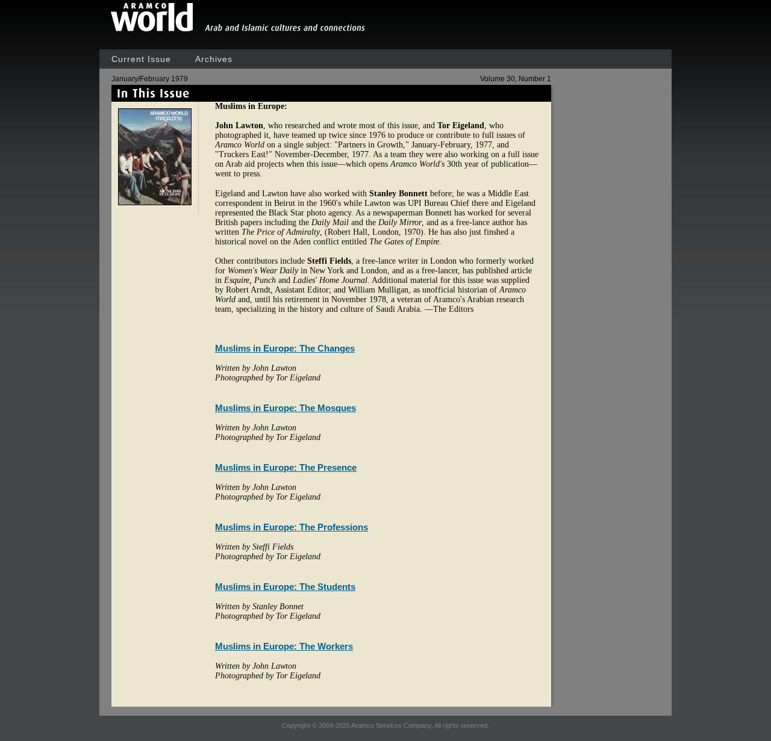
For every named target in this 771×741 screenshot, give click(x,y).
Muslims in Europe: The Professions (291, 527)
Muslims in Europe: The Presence (286, 467)
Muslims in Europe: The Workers (284, 646)
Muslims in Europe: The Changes (285, 348)
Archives (214, 59)
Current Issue (141, 59)
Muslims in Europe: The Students (285, 586)
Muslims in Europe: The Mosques (285, 408)
